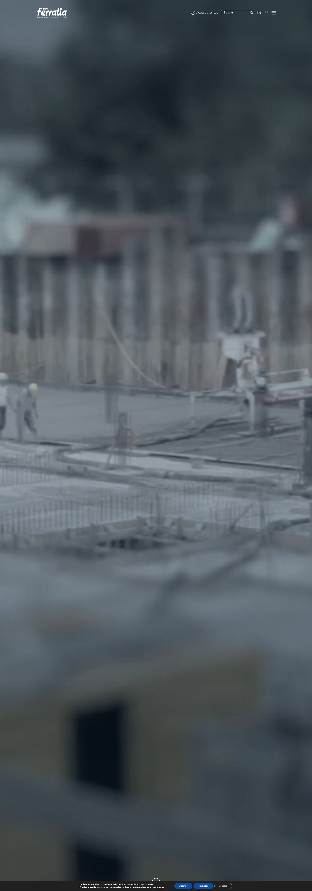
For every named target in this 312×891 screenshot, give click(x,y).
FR (266, 12)
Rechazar (203, 885)
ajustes (160, 887)
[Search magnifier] (251, 12)
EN (259, 12)
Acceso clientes (207, 12)
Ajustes (223, 885)
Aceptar (183, 885)
